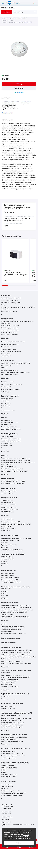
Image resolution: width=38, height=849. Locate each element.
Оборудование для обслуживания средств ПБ (16, 713)
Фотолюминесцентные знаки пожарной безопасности (17, 610)
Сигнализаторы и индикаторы (10, 686)
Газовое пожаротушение (8, 682)
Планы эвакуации (6, 784)
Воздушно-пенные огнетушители (10, 302)
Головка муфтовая (6, 445)
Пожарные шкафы (7, 360)
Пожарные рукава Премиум (9, 328)
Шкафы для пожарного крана (10, 374)
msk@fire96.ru (5, 819)
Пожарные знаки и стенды (10, 603)
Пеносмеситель (5, 408)
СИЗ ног (3, 772)
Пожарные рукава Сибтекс (9, 332)
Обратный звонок (7, 808)
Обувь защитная (6, 526)
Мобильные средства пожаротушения (12, 741)
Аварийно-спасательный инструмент (12, 795)
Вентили (4, 417)
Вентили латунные (6, 420)
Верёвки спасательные (8, 503)
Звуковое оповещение (8, 643)
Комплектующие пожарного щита (11, 351)
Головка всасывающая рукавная (11, 441)
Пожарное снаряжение (9, 497)
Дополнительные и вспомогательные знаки (14, 612)
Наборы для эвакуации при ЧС (10, 791)
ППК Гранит (4, 593)
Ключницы (4, 368)
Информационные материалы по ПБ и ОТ (15, 694)
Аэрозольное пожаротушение (11, 638)
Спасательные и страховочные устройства (13, 793)
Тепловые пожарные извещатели (11, 582)
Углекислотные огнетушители (9, 300)
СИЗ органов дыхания (7, 765)
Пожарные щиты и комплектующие (13, 342)
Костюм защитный (6, 557)
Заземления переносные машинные (11, 661)
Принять (19, 843)
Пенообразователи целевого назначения (13, 481)
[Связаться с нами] (34, 3)
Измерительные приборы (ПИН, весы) (12, 720)
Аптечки (4, 624)
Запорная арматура (7, 436)
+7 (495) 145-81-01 (7, 806)
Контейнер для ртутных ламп (9, 370)
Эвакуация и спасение (8, 781)
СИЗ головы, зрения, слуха (9, 767)
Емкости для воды (6, 365)
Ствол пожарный (6, 391)
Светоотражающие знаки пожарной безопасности (16, 607)
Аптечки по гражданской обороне (11, 629)
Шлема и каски (5, 531)
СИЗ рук (3, 770)
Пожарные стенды (6, 347)
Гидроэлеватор (5, 405)
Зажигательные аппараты (9, 507)
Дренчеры (4, 542)
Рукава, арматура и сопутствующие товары (14, 737)
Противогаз (4, 561)
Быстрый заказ (19, 88)
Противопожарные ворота (9, 491)
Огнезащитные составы (8, 751)
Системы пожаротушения (9, 535)
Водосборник (5, 401)
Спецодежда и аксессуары (9, 774)
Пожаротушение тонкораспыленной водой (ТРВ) (15, 677)
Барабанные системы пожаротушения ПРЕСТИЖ (15, 363)
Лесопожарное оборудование (9, 344)
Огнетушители (6, 295)
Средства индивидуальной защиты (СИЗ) (15, 762)
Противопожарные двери (8, 758)
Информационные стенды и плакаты (12, 699)
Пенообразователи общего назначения (12, 483)
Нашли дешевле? (19, 92)
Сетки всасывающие (7, 399)
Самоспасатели (5, 566)
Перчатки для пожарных (8, 528)
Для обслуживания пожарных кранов (12, 725)
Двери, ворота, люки (8, 488)
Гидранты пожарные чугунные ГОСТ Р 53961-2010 (15, 460)
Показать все (5, 315)
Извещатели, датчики (8, 570)
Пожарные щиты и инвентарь (10, 739)
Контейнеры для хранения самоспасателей (13, 633)
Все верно (7, 12)
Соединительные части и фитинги (11, 429)
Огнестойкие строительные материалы (12, 753)
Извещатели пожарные (8, 684)
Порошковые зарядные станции (10, 716)
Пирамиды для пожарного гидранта (11, 469)
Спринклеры (5, 547)
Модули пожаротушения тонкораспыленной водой (16, 538)
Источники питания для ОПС (9, 580)
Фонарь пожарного (6, 500)
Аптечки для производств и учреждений (12, 627)
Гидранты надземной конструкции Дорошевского (15, 458)
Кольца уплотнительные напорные (11, 384)
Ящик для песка (6, 356)
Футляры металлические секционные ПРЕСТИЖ (15, 372)
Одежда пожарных (7, 519)
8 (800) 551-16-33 (7, 804)
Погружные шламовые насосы (10, 540)
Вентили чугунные (6, 424)
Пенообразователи (7, 478)
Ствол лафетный (6, 387)
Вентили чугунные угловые (9, 427)
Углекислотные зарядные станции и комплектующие (16, 718)
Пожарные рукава (7, 318)
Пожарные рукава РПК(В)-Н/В (10, 330)
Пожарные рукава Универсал (9, 334)
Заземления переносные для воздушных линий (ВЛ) (16, 652)
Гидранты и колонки (7, 744)
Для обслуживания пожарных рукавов (12, 722)
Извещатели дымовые (7, 573)
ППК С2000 (4, 596)
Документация (5, 696)
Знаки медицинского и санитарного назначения (15, 616)
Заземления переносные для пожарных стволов (15, 654)
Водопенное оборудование (10, 396)
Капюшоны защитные (7, 559)
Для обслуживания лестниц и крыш (11, 727)
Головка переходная (7, 448)
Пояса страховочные (7, 512)
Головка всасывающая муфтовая (11, 439)
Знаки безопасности (7, 786)
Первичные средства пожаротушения (14, 734)
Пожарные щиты (6, 353)
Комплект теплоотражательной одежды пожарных (16, 524)
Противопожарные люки (8, 493)
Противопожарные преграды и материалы (15, 748)
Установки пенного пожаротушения (11, 549)
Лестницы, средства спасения (10, 509)
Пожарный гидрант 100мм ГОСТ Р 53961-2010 (14, 471)
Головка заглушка (6, 443)
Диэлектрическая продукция (11, 647)
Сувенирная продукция (8, 708)
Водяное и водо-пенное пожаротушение (12, 675)
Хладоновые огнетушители (9, 311)
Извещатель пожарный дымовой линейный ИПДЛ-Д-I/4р (15, 274)
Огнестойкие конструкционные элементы (13, 756)
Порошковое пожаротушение (9, 680)
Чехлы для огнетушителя (8, 349)
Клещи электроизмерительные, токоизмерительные (16, 663)
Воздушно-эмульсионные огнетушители (12, 305)
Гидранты (4, 455)
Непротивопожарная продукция (12, 703)
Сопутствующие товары (8, 706)
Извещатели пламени (7, 575)
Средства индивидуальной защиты (13, 554)
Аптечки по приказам (7, 631)
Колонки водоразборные (8, 466)
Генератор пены (6, 403)
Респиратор (4, 563)
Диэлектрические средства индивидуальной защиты (16, 650)
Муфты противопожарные (9, 545)
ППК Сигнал (4, 598)
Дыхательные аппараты (8, 505)
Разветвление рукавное (8, 410)
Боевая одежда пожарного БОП (10, 522)
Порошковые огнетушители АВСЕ (11, 298)
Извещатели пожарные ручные (10, 577)
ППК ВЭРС (4, 591)
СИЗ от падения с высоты (8, 777)
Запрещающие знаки (7, 614)
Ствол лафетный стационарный (10, 389)
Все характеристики (7, 112)
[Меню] (3, 3)
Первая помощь (6, 788)
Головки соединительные (9, 434)
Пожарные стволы (7, 382)
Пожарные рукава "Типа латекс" (10, 325)
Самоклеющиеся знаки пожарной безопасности (15, 605)
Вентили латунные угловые (9, 422)
